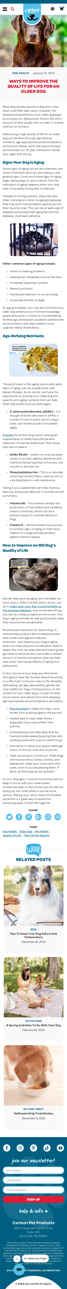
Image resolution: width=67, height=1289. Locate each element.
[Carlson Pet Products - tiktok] (47, 1148)
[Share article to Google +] (38, 819)
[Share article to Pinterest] (28, 819)
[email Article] (57, 819)
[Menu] (5, 9)
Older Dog (26, 831)
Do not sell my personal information (33, 1270)
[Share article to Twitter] (9, 819)
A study (8, 435)
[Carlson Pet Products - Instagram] (20, 1148)
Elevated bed (19, 708)
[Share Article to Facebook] (19, 819)
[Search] (12, 9)
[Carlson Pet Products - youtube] (60, 1148)
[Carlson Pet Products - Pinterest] (33, 1148)
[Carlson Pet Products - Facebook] (6, 1148)
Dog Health (10, 831)
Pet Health (42, 831)
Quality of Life (12, 835)
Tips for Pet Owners (36, 835)
